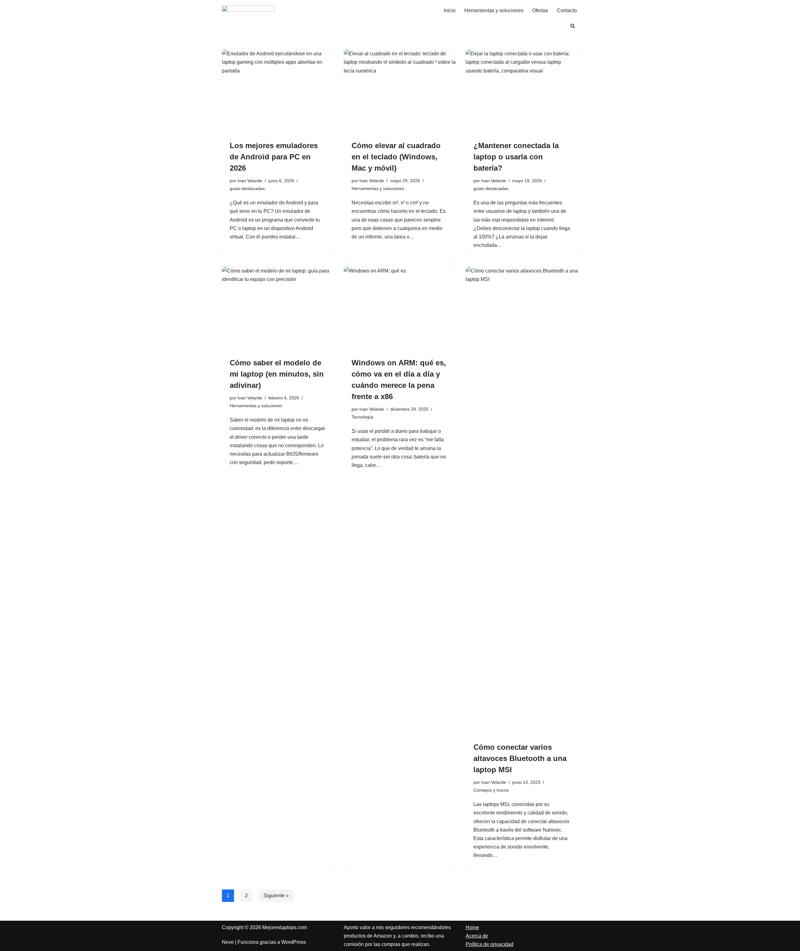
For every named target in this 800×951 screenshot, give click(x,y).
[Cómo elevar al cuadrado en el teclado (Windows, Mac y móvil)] (400, 91)
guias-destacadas (247, 188)
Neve (228, 942)
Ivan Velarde (250, 180)
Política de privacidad (489, 944)
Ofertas (540, 10)
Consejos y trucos (491, 790)
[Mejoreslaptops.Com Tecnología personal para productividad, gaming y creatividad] (248, 10)
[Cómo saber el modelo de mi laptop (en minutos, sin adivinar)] (278, 309)
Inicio (450, 10)
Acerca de (477, 935)
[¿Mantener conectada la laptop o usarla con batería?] (522, 91)
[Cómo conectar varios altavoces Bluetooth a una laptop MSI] (522, 501)
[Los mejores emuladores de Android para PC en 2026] (278, 91)
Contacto (567, 10)
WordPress (293, 942)
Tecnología (362, 416)
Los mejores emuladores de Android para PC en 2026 (274, 156)
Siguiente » (276, 895)
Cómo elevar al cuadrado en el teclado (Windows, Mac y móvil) (396, 156)
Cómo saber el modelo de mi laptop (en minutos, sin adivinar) (277, 373)
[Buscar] (572, 25)
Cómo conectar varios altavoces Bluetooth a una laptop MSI (520, 758)
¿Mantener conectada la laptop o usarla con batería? (516, 156)
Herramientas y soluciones (493, 10)
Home (472, 927)
